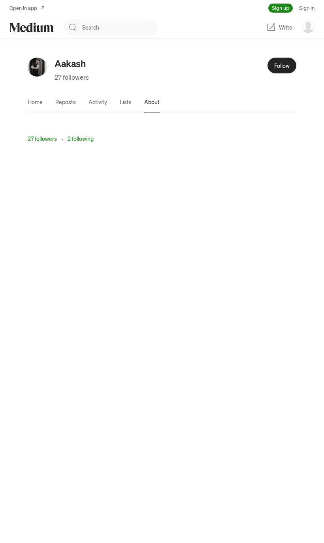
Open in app (23, 7)
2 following (81, 138)
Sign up (280, 7)
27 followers (72, 77)
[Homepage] (31, 27)
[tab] (35, 102)
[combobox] (120, 27)
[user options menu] (308, 26)
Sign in (307, 7)
